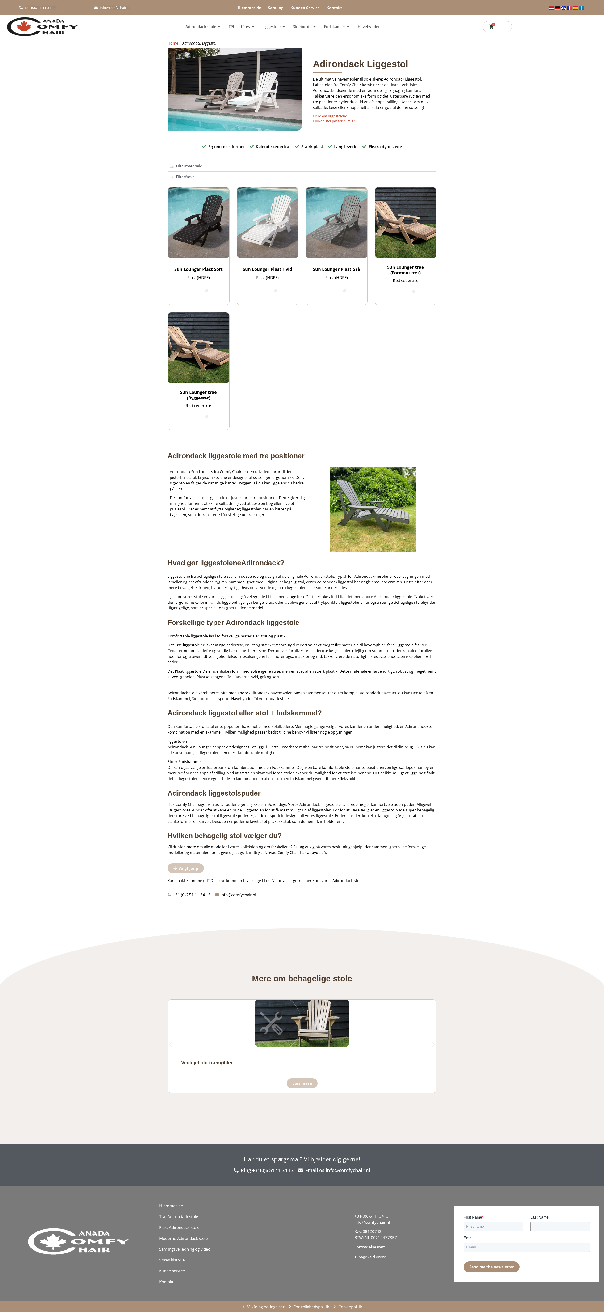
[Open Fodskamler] (348, 27)
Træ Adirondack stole (178, 1216)
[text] (376, 1257)
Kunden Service (304, 7)
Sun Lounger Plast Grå (336, 269)
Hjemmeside (249, 7)
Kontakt (334, 7)
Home (173, 43)
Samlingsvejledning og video (184, 1249)
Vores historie (172, 1260)
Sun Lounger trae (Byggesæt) (198, 395)
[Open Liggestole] (283, 27)
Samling (275, 7)
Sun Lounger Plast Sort (198, 269)
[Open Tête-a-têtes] (253, 27)
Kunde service (172, 1271)
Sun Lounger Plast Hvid (267, 269)
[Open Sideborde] (314, 27)
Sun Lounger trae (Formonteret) (405, 270)
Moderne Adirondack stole (183, 1238)
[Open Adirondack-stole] (219, 27)
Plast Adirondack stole (179, 1227)
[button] (170, 1045)
